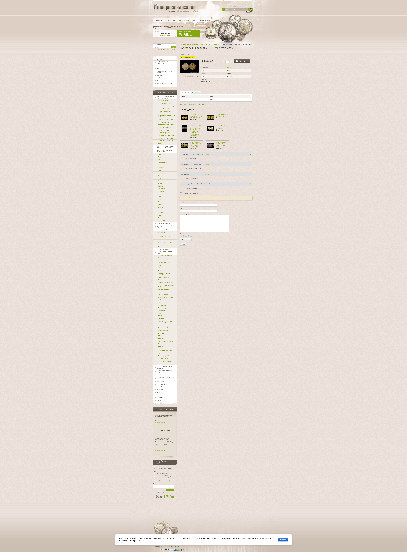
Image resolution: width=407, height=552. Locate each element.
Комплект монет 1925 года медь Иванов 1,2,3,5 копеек (221, 144)
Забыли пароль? (171, 49)
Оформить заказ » (188, 35)
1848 (203, 104)
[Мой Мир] (207, 81)
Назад (183, 244)
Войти (174, 47)
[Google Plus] (209, 81)
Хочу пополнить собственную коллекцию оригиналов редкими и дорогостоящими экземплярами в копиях (163, 469)
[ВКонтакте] (202, 81)
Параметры (185, 92)
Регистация (161, 49)
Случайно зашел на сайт (163, 481)
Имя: (182, 203)
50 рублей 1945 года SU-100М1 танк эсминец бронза (196, 116)
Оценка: (182, 234)
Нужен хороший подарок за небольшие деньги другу (162, 474)
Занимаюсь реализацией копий (165, 477)
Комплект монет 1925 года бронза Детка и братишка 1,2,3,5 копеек (195, 144)
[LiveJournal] (184, 550)
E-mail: (182, 208)
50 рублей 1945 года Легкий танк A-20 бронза (222, 127)
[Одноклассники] (204, 81)
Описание (196, 92)
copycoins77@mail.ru (166, 35)
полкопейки (192, 104)
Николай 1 (183, 104)
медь (198, 104)
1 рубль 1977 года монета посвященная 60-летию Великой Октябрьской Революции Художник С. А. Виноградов (195, 130)
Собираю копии (160, 479)
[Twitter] (177, 550)
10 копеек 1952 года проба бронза (222, 115)
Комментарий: (185, 214)
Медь (229, 67)
